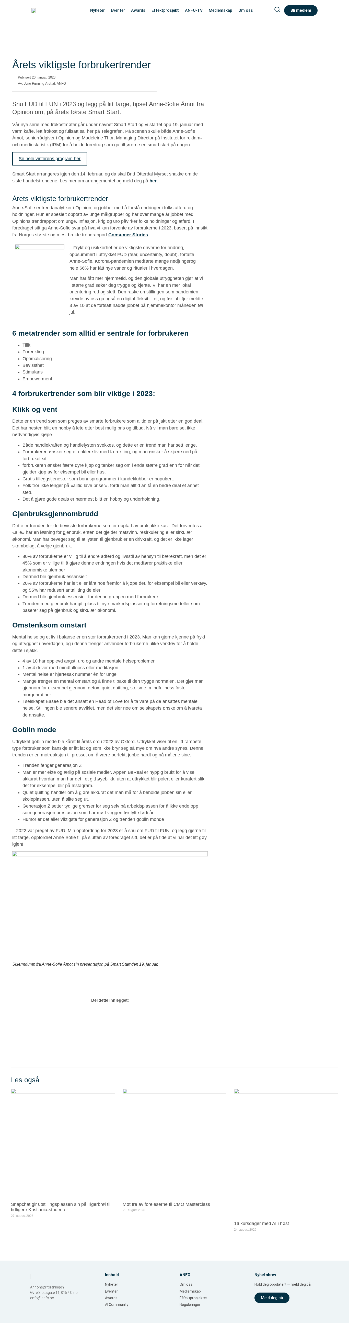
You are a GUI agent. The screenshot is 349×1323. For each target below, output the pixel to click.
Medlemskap (220, 10)
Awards (138, 10)
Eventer (118, 10)
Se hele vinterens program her (49, 158)
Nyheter (97, 10)
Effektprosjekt (165, 10)
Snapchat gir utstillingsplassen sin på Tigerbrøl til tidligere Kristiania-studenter (60, 1207)
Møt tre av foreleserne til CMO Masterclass (166, 1204)
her (153, 180)
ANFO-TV (194, 10)
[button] (110, 1011)
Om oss (245, 10)
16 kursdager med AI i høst (261, 1223)
